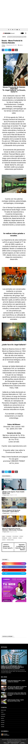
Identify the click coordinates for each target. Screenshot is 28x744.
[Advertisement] (14, 14)
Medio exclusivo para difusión (13, 742)
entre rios (3, 716)
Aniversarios (6, 743)
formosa (2, 720)
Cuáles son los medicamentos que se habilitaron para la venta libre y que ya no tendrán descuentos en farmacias (12, 667)
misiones (2, 722)
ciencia (3, 536)
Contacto (22, 742)
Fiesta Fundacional (14, 743)
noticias (20, 36)
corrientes (3, 714)
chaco (2, 712)
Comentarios (6, 735)
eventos (2, 718)
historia (21, 536)
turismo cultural (10, 539)
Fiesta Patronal (22, 743)
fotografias (8, 536)
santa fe (3, 539)
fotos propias (15, 536)
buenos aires (3, 710)
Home (5, 742)
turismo (2, 726)
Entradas (5, 734)
